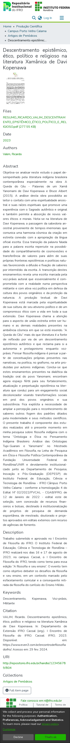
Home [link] (7, 26)
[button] (34, 18)
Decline (18, 737)
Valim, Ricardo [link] (12, 154)
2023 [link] (7, 140)
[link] (35, 122)
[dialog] (35, 725)
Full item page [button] (19, 690)
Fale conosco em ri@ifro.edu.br (41, 701)
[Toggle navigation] (61, 18)
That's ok (50, 737)
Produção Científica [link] (29, 26)
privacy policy (50, 724)
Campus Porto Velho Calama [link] (27, 31)
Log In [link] (48, 18)
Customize (9, 729)
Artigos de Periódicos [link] (22, 36)
